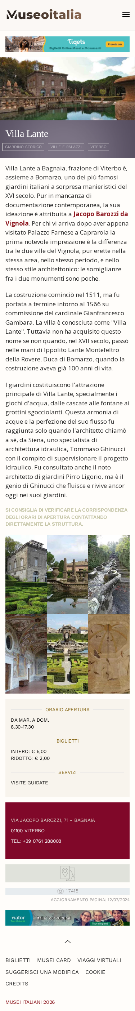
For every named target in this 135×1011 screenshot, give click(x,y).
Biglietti (18, 960)
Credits (16, 983)
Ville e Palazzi (66, 146)
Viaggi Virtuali (99, 960)
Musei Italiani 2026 (30, 1002)
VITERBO (98, 146)
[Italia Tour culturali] (67, 917)
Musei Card (54, 960)
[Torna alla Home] (43, 14)
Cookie (95, 972)
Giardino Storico (23, 146)
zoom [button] (26, 575)
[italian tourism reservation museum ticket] (67, 44)
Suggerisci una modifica (42, 972)
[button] (126, 14)
